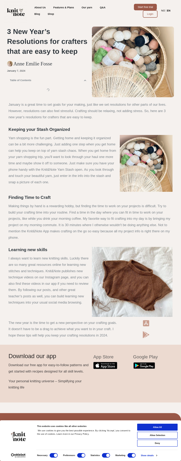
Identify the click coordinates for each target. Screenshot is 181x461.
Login (150, 14)
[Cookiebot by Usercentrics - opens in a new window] (18, 455)
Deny (157, 443)
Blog (37, 14)
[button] (85, 80)
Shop (51, 14)
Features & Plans (63, 7)
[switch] (81, 455)
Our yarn (87, 7)
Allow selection (157, 435)
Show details (147, 455)
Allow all (157, 427)
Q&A (102, 7)
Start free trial (145, 7)
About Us (40, 7)
